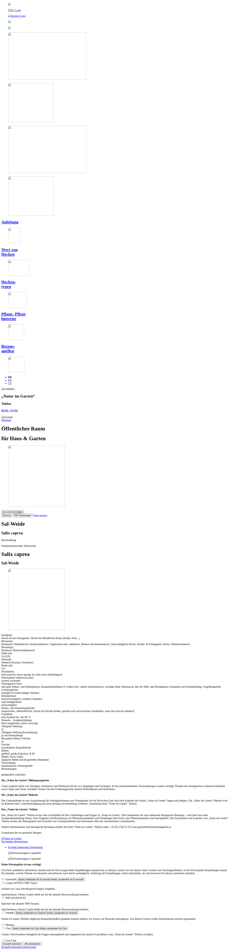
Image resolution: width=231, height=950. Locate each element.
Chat (7, 928)
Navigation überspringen (14, 841)
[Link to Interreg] (115, 16)
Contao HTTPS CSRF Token (21, 883)
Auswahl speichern (12, 944)
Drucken (7, 515)
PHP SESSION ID (15, 897)
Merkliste (6, 420)
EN (10, 380)
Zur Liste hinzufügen (13, 512)
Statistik (9, 912)
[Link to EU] (115, 10)
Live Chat (10, 940)
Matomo (9, 924)
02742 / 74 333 (9, 410)
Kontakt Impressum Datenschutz (25, 847)
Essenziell (10, 879)
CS (9, 383)
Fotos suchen (40, 515)
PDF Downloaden (22, 515)
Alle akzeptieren (32, 944)
